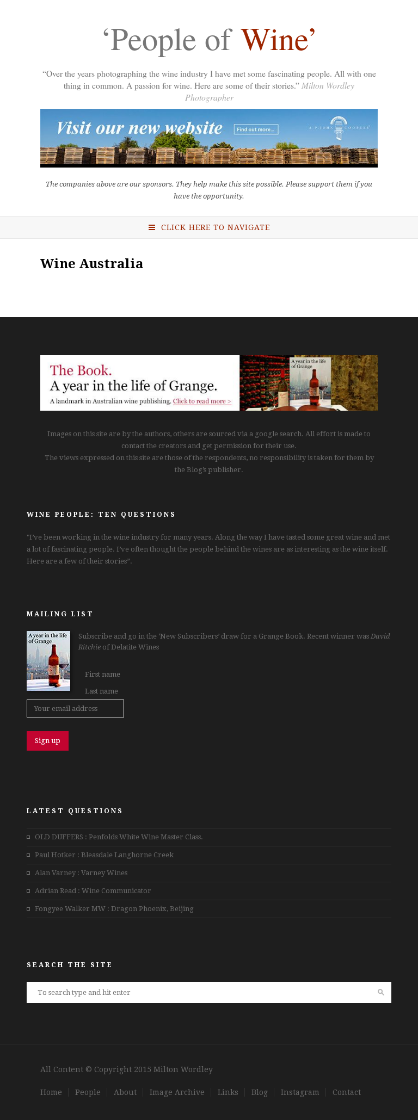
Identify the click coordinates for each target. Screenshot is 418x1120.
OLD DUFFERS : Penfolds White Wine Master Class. (119, 837)
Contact (347, 1092)
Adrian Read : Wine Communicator (93, 891)
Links (228, 1092)
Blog (259, 1092)
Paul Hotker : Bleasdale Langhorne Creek (104, 855)
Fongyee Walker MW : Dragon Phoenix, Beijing (114, 909)
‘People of (209, 40)
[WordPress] (209, 408)
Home (51, 1092)
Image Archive (177, 1092)
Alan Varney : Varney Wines (81, 873)
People (88, 1092)
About (125, 1092)
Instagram (300, 1092)
